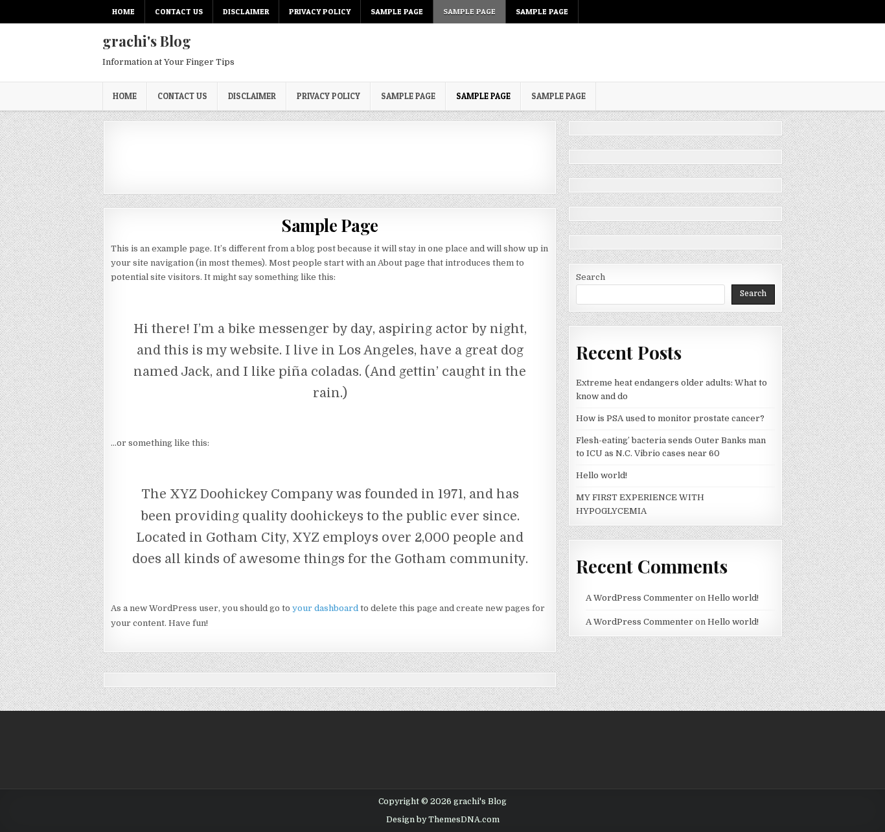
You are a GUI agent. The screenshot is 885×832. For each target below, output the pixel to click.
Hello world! (601, 475)
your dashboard (325, 608)
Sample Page (397, 11)
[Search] (776, 12)
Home (123, 11)
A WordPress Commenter (639, 598)
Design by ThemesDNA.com (443, 819)
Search (590, 277)
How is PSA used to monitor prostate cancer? (670, 418)
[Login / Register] (761, 12)
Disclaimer (246, 11)
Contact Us (179, 11)
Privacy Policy (320, 11)
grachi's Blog (146, 41)
